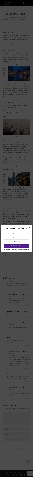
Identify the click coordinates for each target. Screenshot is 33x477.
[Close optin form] (30, 228)
